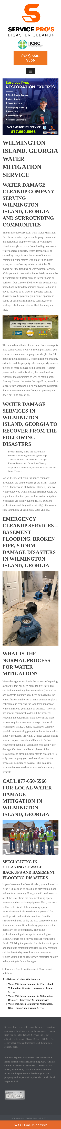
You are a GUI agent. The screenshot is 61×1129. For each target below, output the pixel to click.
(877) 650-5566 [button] (30, 58)
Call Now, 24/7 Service (32, 1124)
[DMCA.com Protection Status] (14, 1095)
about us (8, 1047)
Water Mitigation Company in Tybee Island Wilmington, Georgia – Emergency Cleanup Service (30, 988)
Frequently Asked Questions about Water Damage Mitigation (28, 971)
